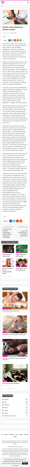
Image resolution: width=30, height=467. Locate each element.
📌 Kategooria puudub (9, 415)
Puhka (5, 407)
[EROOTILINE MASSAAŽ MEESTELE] (15, 301)
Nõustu (25, 463)
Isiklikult (5, 308)
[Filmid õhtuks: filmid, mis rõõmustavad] (22, 263)
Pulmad (4, 332)
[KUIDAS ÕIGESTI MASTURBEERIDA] (15, 373)
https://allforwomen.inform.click (17, 449)
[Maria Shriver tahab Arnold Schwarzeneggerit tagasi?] (8, 263)
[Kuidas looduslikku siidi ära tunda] (22, 249)
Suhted (6, 413)
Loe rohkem (15, 465)
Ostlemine (6, 404)
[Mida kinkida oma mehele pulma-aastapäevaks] (15, 324)
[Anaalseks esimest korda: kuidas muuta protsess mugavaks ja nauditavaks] (15, 348)
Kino (5, 402)
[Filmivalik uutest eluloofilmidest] (8, 249)
